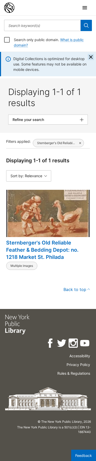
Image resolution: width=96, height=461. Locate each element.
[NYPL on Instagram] (74, 344)
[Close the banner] (91, 57)
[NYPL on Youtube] (85, 344)
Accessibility (79, 356)
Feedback (83, 455)
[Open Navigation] (85, 7)
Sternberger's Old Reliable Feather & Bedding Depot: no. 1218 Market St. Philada (42, 250)
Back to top (74, 289)
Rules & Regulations (73, 373)
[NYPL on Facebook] (51, 344)
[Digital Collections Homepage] (9, 8)
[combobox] (42, 25)
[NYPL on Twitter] (62, 344)
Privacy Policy (78, 364)
